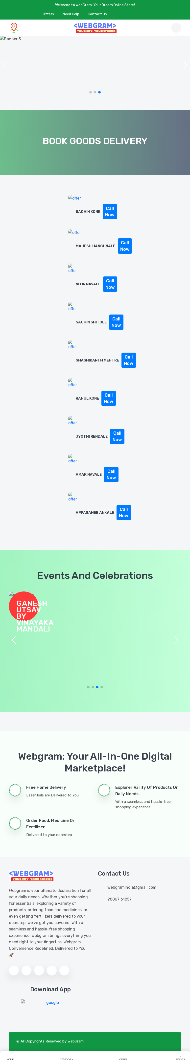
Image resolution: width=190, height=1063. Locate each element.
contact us (97, 14)
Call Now (110, 212)
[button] (185, 64)
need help (71, 14)
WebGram (76, 1041)
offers (48, 14)
